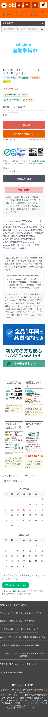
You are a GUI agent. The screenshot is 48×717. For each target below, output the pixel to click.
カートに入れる (24, 125)
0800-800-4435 (20, 591)
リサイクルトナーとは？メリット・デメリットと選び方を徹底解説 (24, 654)
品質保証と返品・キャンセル (12, 664)
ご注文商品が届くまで (9, 629)
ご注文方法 (29, 621)
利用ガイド (31, 664)
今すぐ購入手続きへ (24, 133)
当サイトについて (21, 605)
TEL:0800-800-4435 (30, 703)
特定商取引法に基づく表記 (11, 621)
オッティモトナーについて (11, 613)
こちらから (15, 408)
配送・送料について (29, 629)
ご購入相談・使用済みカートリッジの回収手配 (19, 645)
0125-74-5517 (25, 594)
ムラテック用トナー (12, 171)
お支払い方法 (5, 637)
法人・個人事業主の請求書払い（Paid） (30, 637)
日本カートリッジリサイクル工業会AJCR (29, 161)
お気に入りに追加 (24, 179)
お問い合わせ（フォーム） (15, 585)
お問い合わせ (5, 605)
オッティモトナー (24, 685)
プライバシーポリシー (34, 613)
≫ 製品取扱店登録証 (36, 164)
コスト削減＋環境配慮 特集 (11, 672)
